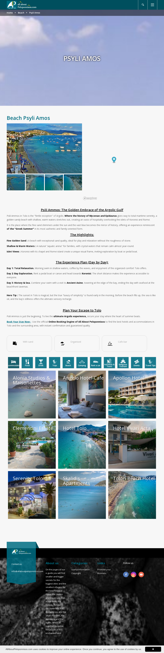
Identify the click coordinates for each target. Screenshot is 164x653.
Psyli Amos (34, 12)
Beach (21, 12)
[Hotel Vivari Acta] (132, 445)
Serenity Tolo (28, 478)
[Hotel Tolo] (82, 445)
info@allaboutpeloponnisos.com (27, 571)
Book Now (156, 332)
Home (10, 12)
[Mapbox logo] (90, 198)
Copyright (76, 573)
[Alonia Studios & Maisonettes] (32, 394)
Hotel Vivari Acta (131, 428)
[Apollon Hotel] (132, 394)
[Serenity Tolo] (32, 495)
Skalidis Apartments (76, 480)
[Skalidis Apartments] (82, 495)
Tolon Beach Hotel (134, 478)
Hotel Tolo (74, 428)
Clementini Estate (33, 428)
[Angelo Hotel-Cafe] (82, 394)
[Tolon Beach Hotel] (132, 495)
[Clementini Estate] (32, 445)
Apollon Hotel (128, 377)
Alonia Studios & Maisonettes (31, 380)
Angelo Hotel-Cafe (83, 377)
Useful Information (80, 569)
